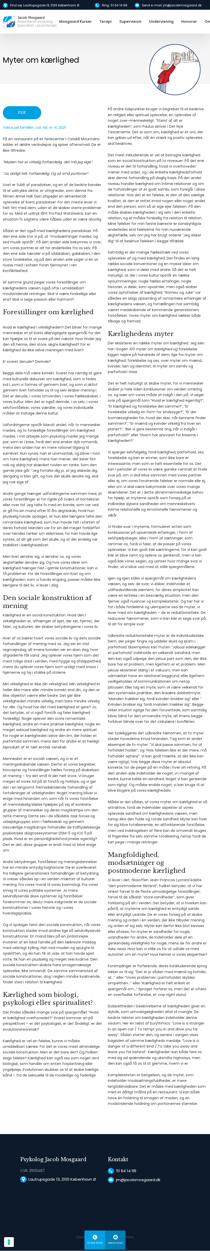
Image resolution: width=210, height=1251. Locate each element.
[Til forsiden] (30, 21)
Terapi (105, 21)
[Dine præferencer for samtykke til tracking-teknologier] (9, 1242)
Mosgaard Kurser (75, 21)
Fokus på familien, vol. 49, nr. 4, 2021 (34, 127)
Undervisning (161, 21)
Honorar (189, 21)
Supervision (130, 21)
